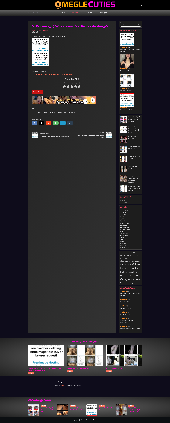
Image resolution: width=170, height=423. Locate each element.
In (137, 268)
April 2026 (123, 219)
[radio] (64, 87)
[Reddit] (41, 12)
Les (122, 272)
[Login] (141, 5)
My (130, 275)
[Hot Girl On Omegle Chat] (124, 355)
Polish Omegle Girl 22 (126, 110)
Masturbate (62, 112)
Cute (121, 264)
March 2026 (123, 221)
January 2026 (124, 225)
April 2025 (123, 243)
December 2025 (125, 227)
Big (133, 255)
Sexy (132, 280)
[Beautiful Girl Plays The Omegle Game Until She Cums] (33, 410)
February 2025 (124, 247)
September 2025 (125, 233)
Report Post (37, 92)
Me (121, 275)
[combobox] (128, 24)
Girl (39, 112)
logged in (64, 385)
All (137, 252)
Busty (126, 258)
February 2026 (124, 223)
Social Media (103, 13)
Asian (121, 255)
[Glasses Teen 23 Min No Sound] (91, 410)
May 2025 (123, 241)
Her (45, 112)
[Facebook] (34, 123)
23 (134, 252)
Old (133, 276)
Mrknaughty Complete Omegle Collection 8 (76, 408)
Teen (137, 279)
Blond (136, 255)
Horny (52, 112)
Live (126, 272)
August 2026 (124, 211)
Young (131, 283)
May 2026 (123, 217)
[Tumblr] (37, 12)
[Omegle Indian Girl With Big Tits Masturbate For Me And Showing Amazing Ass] (46, 355)
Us (121, 283)
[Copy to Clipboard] (70, 123)
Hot (132, 268)
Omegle (75, 13)
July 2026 (123, 213)
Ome (137, 276)
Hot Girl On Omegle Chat (114, 368)
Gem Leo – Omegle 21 (126, 90)
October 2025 (124, 231)
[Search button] (139, 24)
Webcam (126, 283)
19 (34, 112)
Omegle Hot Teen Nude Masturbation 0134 (127, 321)
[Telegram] (33, 12)
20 (127, 252)
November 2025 (125, 229)
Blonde (122, 258)
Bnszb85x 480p (125, 71)
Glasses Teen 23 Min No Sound (106, 408)
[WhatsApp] (56, 123)
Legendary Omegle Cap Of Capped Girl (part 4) (130, 50)
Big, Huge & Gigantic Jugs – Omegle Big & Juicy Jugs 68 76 (134, 409)
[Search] (141, 12)
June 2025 (123, 239)
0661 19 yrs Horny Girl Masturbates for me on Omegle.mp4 (52, 74)
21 (129, 252)
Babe (125, 255)
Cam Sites (87, 13)
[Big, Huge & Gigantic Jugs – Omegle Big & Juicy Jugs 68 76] (121, 410)
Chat (131, 258)
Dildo (128, 264)
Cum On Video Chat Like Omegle (78, 368)
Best (128, 255)
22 (132, 252)
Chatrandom (125, 261)
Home (63, 13)
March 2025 (123, 245)
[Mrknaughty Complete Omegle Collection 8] (62, 410)
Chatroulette (135, 261)
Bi (130, 255)
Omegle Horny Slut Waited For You (130, 328)
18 (123, 252)
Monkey (126, 275)
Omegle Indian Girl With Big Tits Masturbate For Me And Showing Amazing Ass (45, 369)
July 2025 (123, 237)
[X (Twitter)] (28, 12)
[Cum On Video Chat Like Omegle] (85, 355)
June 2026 (123, 215)
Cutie (125, 264)
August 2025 (124, 235)
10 (121, 253)
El (130, 264)
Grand (138, 264)
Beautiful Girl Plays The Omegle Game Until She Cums (47, 409)
